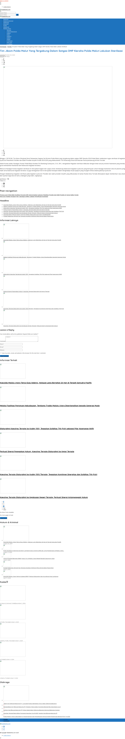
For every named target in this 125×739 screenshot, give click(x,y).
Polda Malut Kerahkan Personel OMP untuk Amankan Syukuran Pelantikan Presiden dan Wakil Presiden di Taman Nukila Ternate (39, 195)
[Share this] (3, 59)
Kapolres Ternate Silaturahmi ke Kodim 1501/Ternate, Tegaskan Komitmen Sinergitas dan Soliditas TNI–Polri (33, 211)
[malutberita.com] (5, 9)
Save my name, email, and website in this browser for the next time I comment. (24, 353)
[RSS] (4, 187)
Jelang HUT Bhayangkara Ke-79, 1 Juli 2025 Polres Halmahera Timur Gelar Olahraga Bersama (30, 703)
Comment (3, 341)
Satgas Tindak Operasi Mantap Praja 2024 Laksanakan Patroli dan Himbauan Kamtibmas (25, 676)
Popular (5, 719)
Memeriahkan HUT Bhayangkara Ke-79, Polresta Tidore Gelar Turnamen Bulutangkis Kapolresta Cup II (32, 707)
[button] (17, 15)
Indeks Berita (7, 735)
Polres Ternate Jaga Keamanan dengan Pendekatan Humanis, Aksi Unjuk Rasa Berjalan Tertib (26, 602)
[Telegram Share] (4, 62)
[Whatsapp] (4, 64)
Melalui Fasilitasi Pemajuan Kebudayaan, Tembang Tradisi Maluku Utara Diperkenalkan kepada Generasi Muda (34, 206)
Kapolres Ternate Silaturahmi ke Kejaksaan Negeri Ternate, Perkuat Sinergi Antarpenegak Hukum (30, 213)
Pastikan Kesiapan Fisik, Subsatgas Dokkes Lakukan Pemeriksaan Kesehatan (24, 196)
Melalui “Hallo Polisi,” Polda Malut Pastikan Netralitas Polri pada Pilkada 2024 (21, 639)
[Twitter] (4, 185)
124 (4, 508)
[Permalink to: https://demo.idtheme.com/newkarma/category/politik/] (7, 582)
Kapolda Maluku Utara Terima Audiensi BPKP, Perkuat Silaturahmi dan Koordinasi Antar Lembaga (30, 576)
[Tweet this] (4, 61)
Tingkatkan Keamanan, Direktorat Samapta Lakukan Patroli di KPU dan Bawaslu (22, 658)
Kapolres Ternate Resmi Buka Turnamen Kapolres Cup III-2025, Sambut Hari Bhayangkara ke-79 (30, 713)
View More (3, 518)
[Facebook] (4, 183)
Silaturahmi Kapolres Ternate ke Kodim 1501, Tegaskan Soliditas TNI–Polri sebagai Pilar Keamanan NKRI (32, 208)
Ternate (2, 56)
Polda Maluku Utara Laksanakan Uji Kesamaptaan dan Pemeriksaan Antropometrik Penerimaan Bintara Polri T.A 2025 (36, 716)
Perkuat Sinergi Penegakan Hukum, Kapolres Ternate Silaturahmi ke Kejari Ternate (26, 209)
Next (4, 509)
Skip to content (4, 1)
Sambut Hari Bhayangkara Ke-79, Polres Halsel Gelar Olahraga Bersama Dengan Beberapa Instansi (31, 710)
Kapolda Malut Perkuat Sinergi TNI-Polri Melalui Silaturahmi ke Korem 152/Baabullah (27, 214)
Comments (6, 721)
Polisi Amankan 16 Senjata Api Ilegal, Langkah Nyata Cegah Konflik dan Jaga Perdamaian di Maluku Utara (33, 550)
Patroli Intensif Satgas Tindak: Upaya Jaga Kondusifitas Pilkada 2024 (19, 620)
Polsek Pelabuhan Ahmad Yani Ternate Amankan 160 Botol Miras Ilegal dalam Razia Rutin (28, 216)
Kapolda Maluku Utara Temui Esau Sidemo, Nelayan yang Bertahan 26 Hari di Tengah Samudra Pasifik (32, 205)
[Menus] (0, 2)
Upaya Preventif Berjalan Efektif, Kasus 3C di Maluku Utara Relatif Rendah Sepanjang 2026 (28, 558)
